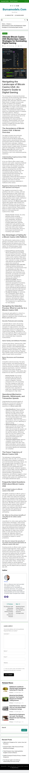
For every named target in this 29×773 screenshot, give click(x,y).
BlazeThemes (15, 767)
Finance (5, 33)
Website (6, 662)
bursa (5, 46)
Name (5, 651)
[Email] (5, 597)
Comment (6, 634)
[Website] (7, 597)
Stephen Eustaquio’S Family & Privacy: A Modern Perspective (12, 1)
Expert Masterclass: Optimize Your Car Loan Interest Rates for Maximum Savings (17, 707)
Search (4, 727)
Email (5, 657)
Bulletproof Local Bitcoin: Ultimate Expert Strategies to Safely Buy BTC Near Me (17, 688)
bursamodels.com (14, 9)
